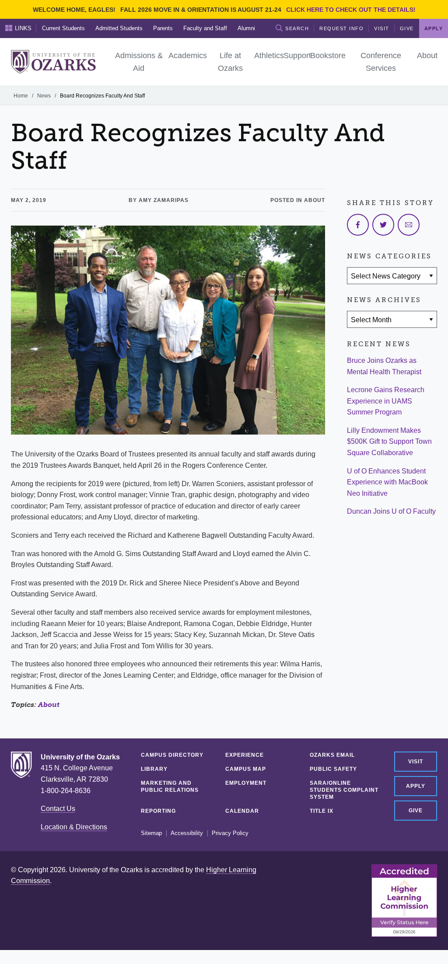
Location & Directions (74, 827)
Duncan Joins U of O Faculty (391, 511)
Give (407, 28)
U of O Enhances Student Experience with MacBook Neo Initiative (387, 482)
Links (23, 28)
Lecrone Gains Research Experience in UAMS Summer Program (385, 401)
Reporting (158, 811)
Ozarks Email (332, 755)
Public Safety (333, 769)
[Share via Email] (409, 225)
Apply (415, 786)
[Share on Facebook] (358, 225)
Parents (163, 28)
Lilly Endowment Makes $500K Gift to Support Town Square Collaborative (389, 441)
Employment (245, 783)
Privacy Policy (230, 833)
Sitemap (151, 833)
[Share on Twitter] (383, 225)
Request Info (341, 28)
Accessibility (187, 833)
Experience (244, 755)
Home (21, 96)
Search (297, 28)
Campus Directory (172, 755)
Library (154, 769)
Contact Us (58, 808)
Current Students (63, 28)
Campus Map (245, 769)
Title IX (321, 811)
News (44, 96)
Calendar (242, 811)
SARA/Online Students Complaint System (344, 790)
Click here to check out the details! (351, 9)
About (49, 704)
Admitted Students (119, 28)
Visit (381, 28)
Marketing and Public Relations (170, 786)
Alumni (246, 28)
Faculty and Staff (205, 28)
